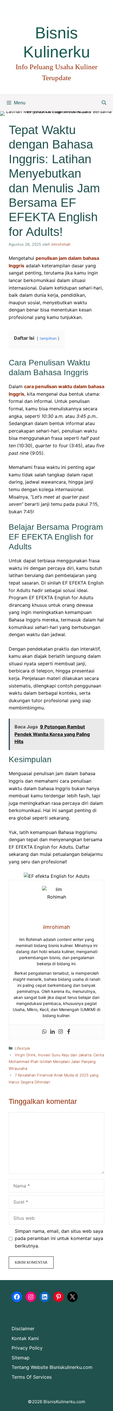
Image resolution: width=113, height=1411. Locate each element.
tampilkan (48, 338)
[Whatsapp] (44, 1032)
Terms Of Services (32, 1377)
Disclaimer (23, 1328)
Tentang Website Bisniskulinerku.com (52, 1367)
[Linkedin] (52, 1032)
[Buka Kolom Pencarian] (104, 103)
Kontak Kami (25, 1338)
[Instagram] (60, 1032)
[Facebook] (68, 1032)
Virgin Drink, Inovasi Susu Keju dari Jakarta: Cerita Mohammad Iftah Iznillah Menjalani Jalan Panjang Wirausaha (56, 1062)
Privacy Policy (27, 1348)
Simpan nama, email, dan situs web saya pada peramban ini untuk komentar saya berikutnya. (59, 1238)
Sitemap (21, 1358)
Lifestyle (22, 1048)
